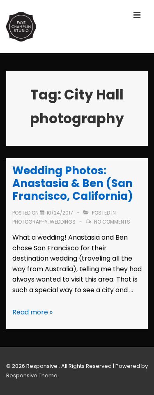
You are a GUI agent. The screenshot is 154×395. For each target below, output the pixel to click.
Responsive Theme (31, 375)
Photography (30, 221)
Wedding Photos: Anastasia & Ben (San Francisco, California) (72, 183)
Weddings (63, 221)
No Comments (112, 221)
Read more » (32, 312)
